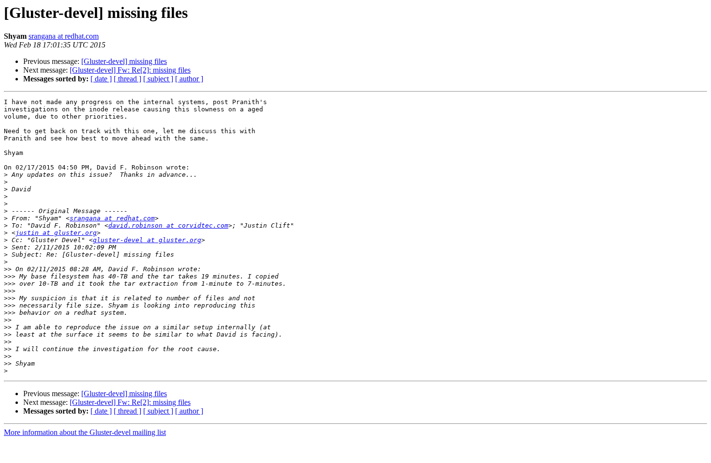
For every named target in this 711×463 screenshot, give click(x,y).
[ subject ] (158, 79)
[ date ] (101, 79)
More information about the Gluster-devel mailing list (85, 432)
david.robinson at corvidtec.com (168, 225)
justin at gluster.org (56, 232)
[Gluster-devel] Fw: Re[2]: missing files (130, 70)
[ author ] (189, 79)
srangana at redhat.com (64, 36)
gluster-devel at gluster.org (147, 240)
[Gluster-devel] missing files (124, 61)
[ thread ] (127, 79)
